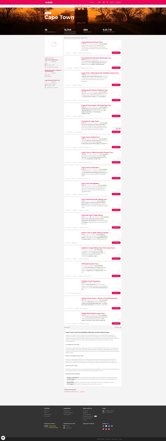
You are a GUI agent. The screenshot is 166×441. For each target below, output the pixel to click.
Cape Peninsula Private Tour (52, 80)
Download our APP (69, 423)
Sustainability (47, 414)
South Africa (48, 13)
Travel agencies (87, 414)
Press (45, 412)
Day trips (82, 391)
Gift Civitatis (47, 416)
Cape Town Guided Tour (51, 59)
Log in (112, 2)
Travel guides (67, 414)
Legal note (108, 439)
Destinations (67, 411)
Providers (85, 411)
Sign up (118, 2)
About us (46, 411)
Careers (85, 419)
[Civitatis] (49, 2)
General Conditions (101, 439)
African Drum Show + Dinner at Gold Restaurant (53, 71)
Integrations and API (88, 416)
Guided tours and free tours (71, 391)
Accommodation (87, 418)
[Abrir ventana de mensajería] (3, 438)
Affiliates (85, 412)
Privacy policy (114, 439)
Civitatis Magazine (68, 412)
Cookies (120, 439)
